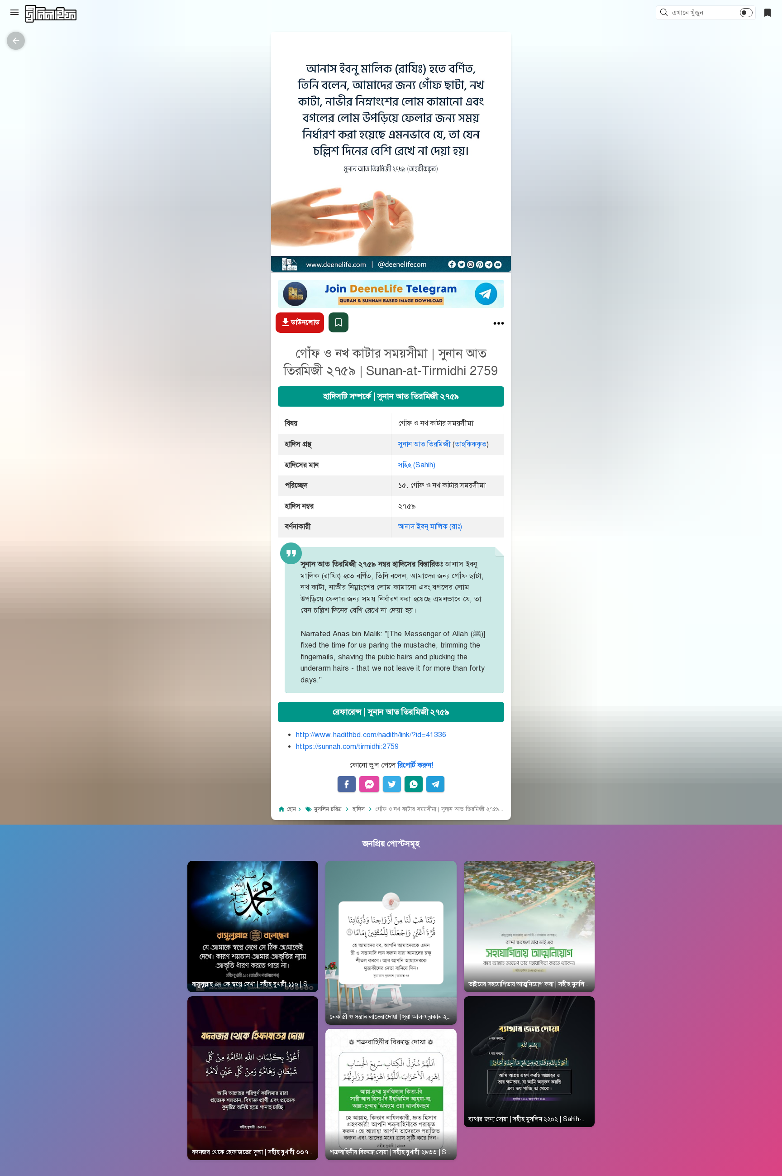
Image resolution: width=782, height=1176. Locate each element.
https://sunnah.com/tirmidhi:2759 (347, 746)
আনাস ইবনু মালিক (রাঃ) (430, 526)
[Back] (16, 41)
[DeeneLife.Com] (51, 14)
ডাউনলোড (305, 322)
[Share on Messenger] (369, 784)
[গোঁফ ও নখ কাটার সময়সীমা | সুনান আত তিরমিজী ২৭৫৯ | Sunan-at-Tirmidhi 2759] (498, 325)
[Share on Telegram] (435, 784)
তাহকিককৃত (470, 444)
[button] (665, 13)
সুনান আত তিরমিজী (424, 444)
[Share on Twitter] (392, 784)
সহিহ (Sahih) (416, 465)
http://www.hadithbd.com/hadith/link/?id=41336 (371, 734)
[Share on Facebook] (347, 784)
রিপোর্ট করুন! (415, 765)
